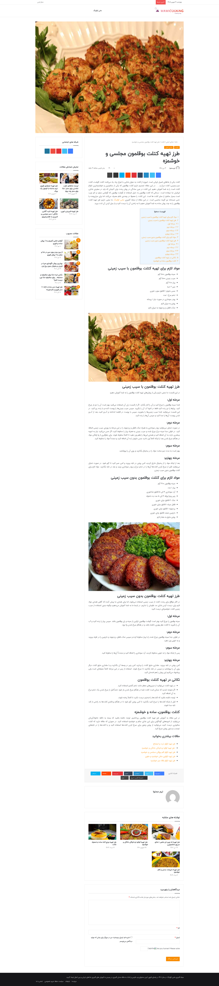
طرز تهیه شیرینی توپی (69, 211)
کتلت (162, 142)
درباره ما (74, 981)
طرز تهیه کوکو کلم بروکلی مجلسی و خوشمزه (158, 752)
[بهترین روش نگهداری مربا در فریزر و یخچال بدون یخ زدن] (71, 267)
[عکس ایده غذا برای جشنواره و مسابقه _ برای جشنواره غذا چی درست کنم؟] (71, 278)
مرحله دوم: (172, 227)
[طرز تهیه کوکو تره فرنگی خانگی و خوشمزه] (134, 832)
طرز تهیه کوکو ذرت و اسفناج (164, 744)
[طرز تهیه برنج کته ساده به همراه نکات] (102, 832)
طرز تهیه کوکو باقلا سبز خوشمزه (163, 760)
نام (178, 928)
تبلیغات (67, 981)
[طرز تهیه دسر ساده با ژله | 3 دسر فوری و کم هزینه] (71, 290)
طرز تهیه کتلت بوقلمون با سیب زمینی (163, 220)
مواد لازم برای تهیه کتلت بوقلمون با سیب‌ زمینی (159, 217)
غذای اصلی (169, 142)
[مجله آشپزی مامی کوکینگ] (169, 10)
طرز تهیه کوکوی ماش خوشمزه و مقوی (160, 756)
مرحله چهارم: (171, 234)
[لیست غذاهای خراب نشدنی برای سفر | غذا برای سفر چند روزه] (69, 178)
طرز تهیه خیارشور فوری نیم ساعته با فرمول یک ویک (49, 188)
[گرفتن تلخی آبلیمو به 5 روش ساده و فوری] (71, 244)
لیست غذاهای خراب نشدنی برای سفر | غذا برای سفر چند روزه (70, 188)
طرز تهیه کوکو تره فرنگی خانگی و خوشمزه (158, 748)
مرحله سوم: (172, 230)
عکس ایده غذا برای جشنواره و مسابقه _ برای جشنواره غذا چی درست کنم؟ (51, 277)
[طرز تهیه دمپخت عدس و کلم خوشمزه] (166, 859)
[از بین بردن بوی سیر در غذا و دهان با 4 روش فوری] (71, 256)
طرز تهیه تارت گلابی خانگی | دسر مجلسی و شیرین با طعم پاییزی (49, 214)
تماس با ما (39, 981)
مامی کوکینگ (97, 10)
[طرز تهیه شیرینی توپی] (69, 204)
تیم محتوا (172, 168)
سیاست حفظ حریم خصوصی (53, 981)
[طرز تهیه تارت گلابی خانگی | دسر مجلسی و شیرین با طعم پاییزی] (48, 204)
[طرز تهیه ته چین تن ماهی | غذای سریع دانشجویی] (166, 832)
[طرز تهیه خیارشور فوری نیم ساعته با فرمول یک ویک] (48, 178)
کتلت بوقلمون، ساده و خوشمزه (165, 261)
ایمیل (177, 937)
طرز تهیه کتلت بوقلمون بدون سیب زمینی (161, 240)
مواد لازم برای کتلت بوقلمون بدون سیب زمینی (160, 237)
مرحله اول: (172, 223)
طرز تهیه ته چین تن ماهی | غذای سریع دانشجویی (167, 843)
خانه (176, 142)
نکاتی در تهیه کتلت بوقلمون (166, 257)
